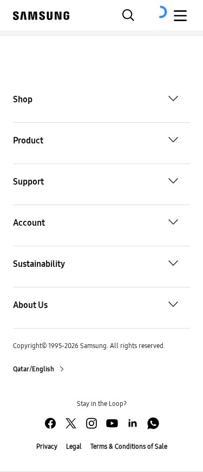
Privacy (46, 446)
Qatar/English (34, 369)
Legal (74, 446)
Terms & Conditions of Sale (128, 446)
